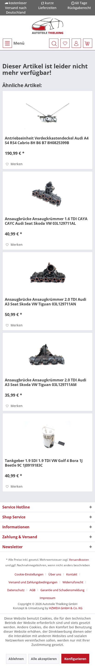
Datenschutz (15, 590)
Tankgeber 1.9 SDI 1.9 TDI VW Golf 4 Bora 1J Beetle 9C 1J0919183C (44, 463)
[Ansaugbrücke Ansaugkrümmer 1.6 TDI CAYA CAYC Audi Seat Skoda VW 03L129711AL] (47, 194)
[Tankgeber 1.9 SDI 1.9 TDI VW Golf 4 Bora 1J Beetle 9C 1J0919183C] (47, 436)
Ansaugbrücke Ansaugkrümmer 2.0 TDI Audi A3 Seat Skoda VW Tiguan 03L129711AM (45, 382)
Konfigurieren (75, 659)
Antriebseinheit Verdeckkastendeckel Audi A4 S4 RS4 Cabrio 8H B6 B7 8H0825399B (47, 140)
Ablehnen (16, 659)
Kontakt (71, 574)
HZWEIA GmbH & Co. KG (65, 608)
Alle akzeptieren (44, 659)
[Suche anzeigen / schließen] (53, 43)
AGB (32, 590)
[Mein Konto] (76, 43)
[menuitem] (13, 43)
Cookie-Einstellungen (29, 574)
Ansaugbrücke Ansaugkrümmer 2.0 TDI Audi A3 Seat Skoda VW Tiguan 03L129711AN (45, 301)
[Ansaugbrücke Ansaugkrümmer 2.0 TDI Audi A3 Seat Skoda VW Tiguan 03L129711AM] (47, 356)
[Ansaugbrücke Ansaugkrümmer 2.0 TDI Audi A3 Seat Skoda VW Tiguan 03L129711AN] (47, 275)
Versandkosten (79, 560)
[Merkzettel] (65, 43)
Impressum (47, 598)
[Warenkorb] (87, 43)
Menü (18, 43)
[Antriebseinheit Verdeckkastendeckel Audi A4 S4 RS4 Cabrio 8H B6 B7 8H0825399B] (47, 114)
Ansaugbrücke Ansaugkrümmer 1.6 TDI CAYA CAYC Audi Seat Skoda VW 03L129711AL (46, 221)
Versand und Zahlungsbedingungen (33, 582)
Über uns (54, 574)
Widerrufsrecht (72, 582)
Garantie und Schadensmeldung (62, 590)
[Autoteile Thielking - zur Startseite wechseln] (47, 26)
